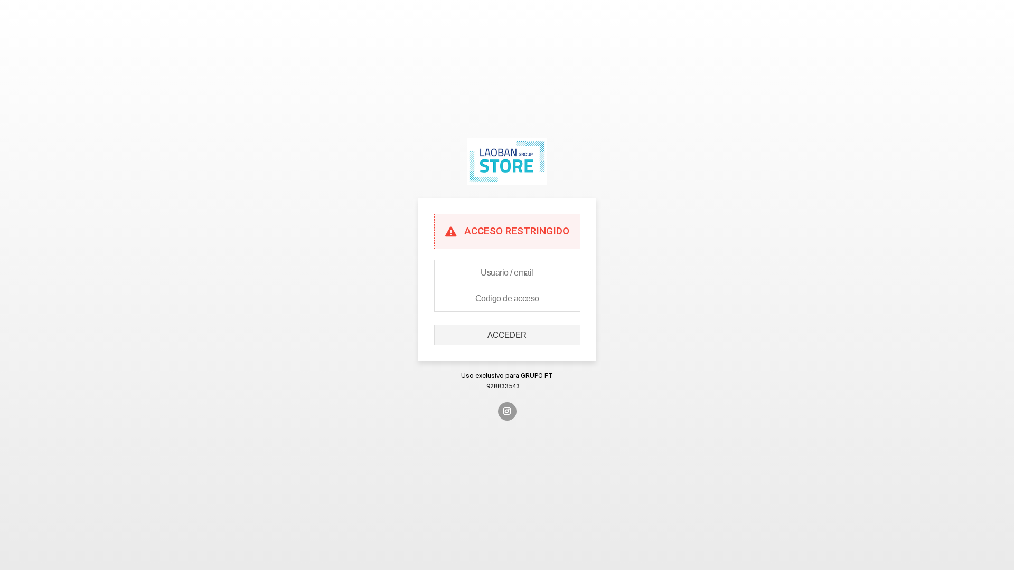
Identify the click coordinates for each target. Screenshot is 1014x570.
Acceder (507, 334)
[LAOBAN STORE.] (506, 193)
